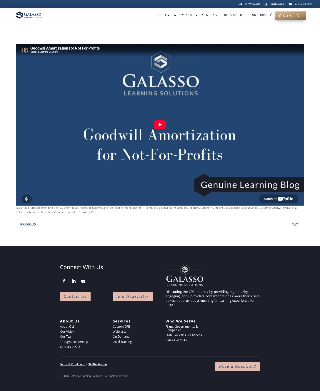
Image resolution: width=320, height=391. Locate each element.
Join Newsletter (132, 296)
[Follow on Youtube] (83, 281)
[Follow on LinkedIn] (74, 281)
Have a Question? (237, 366)
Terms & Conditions (72, 364)
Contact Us (290, 15)
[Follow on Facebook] (64, 281)
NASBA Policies (97, 364)
